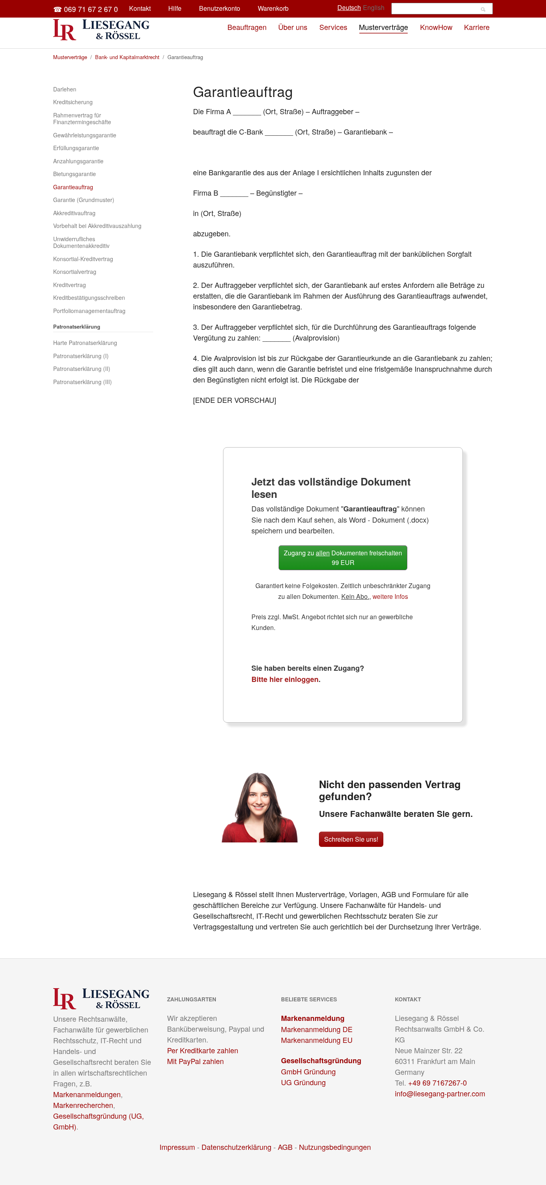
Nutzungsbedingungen (335, 1146)
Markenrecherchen (83, 1105)
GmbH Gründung (308, 1071)
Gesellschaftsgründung (321, 1060)
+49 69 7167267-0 (437, 1082)
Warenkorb (273, 8)
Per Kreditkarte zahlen (202, 1050)
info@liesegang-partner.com (440, 1093)
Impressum (177, 1146)
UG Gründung (303, 1082)
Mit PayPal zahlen (195, 1061)
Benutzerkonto (219, 8)
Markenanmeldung (313, 1018)
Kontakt (140, 8)
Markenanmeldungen (87, 1094)
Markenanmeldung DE (317, 1029)
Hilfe (174, 8)
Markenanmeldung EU (317, 1039)
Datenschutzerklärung (236, 1146)
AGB (285, 1146)
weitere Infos (390, 596)
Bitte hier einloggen (285, 679)
